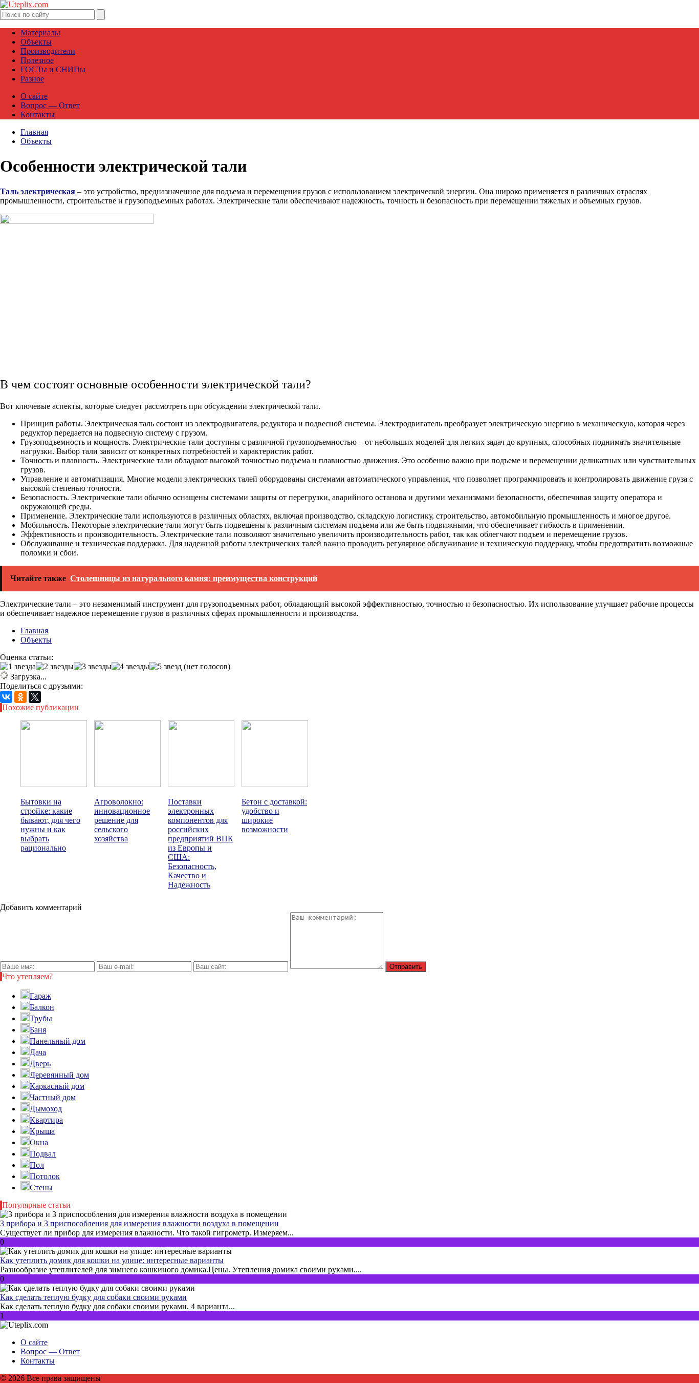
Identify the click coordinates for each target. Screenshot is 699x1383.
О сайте (34, 96)
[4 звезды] (130, 666)
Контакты (37, 114)
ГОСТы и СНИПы (52, 69)
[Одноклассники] (20, 697)
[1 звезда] (18, 666)
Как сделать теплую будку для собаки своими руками (93, 1297)
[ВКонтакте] (6, 697)
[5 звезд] (165, 666)
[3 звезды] (93, 666)
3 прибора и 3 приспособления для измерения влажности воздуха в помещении (139, 1223)
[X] (35, 697)
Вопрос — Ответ (50, 105)
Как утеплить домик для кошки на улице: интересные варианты (112, 1260)
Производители (47, 51)
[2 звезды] (55, 666)
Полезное (37, 60)
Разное (32, 78)
